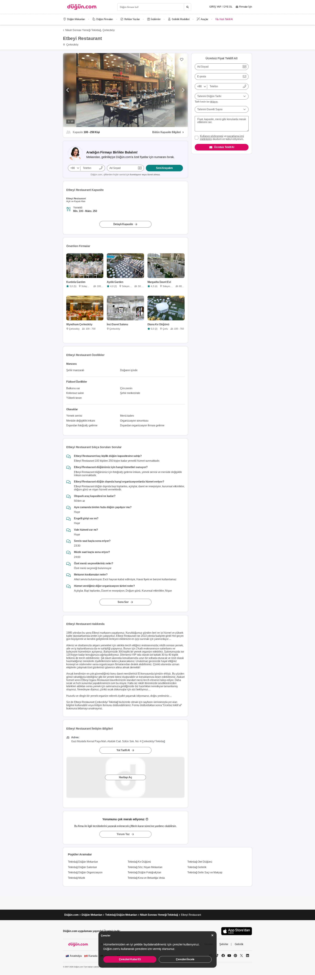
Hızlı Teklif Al (226, 19)
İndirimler (155, 19)
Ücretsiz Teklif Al (224, 147)
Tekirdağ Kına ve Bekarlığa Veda (146, 877)
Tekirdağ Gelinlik (196, 867)
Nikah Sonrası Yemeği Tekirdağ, (83, 30)
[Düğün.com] (81, 7)
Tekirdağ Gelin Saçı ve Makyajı (204, 872)
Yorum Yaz (123, 834)
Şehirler (223, 944)
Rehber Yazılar (132, 19)
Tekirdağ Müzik (76, 877)
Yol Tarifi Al (123, 750)
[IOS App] (236, 931)
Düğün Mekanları (76, 19)
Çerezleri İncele (185, 959)
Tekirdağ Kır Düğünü (139, 861)
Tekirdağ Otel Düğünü (199, 861)
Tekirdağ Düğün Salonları (82, 867)
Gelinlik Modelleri (180, 19)
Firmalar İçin (245, 6)
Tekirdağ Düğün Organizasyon (85, 872)
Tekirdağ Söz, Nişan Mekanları (145, 867)
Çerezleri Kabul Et (130, 959)
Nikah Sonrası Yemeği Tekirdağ (159, 914)
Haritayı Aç (125, 777)
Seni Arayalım (164, 168)
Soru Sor (123, 602)
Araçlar (204, 19)
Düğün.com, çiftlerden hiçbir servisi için (125, 174)
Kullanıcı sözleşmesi (211, 136)
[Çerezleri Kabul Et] (212, 935)
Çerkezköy (109, 30)
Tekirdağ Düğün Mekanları (83, 861)
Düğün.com (71, 914)
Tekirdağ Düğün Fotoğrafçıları (144, 872)
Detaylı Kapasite (123, 224)
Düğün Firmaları (104, 19)
